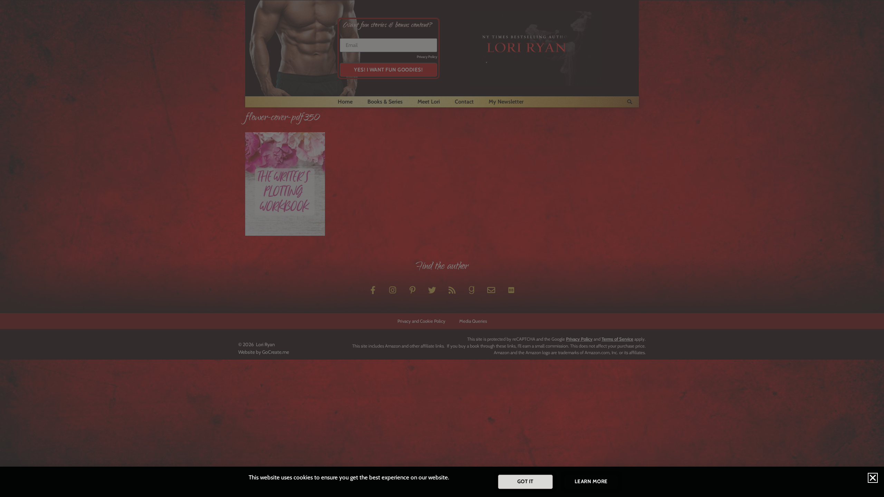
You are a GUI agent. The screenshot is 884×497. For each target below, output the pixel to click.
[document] (442, 248)
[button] (872, 478)
